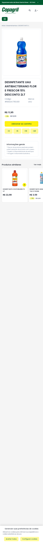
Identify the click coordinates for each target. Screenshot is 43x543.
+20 (34, 131)
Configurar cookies (29, 539)
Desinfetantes (12, 26)
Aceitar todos (11, 539)
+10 (25, 131)
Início (4, 26)
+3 (9, 131)
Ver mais (37, 164)
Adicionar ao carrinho (21, 123)
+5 (17, 131)
